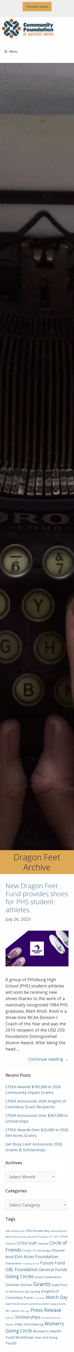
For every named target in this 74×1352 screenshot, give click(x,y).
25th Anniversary (37, 1231)
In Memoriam (15, 1291)
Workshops (24, 1337)
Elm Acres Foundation (36, 1256)
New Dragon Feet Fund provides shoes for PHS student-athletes (37, 897)
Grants (42, 1284)
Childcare (43, 1243)
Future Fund (52, 1263)
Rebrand (10, 1317)
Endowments (14, 1263)
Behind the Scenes (16, 1236)
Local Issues (39, 1298)
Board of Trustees (38, 1236)
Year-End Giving (46, 1337)
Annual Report (59, 1231)
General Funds (53, 1269)
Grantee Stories (19, 1284)
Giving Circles (20, 1276)
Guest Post (59, 1285)
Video (19, 1324)
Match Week (13, 1304)
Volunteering (33, 1324)
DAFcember (44, 1250)
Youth (11, 1343)
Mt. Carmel (12, 1311)
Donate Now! (37, 6)
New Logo (25, 1311)
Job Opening (32, 1291)
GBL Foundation (22, 1269)
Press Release (46, 1309)
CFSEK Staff (26, 1243)
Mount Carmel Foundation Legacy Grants (43, 1304)
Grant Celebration (48, 1277)
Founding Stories (31, 1263)
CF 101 (54, 1236)
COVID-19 (29, 1250)
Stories (10, 1324)
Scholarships (27, 1317)
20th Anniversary (15, 1231)
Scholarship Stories (50, 1317)
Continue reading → (48, 1059)
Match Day (56, 1297)
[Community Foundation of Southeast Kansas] (28, 28)
